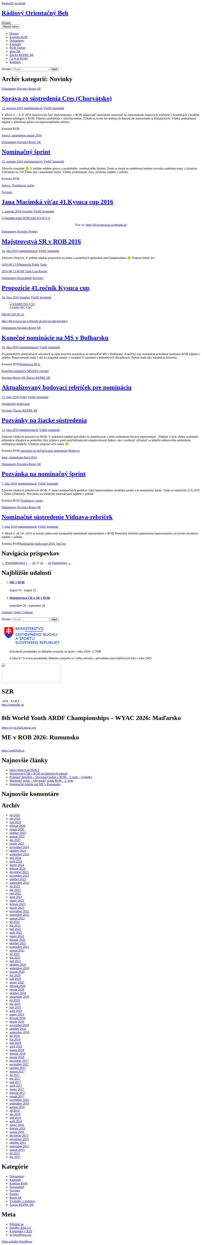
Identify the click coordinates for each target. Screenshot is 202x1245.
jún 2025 (15, 840)
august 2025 (17, 836)
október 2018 (17, 1028)
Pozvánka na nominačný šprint (44, 473)
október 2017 (17, 1068)
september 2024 (19, 854)
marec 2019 (16, 1014)
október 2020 (17, 964)
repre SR (15, 51)
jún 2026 (15, 818)
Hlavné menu (10, 26)
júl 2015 (14, 1153)
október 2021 (17, 943)
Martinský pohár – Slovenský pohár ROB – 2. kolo (41, 780)
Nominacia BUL (30, 364)
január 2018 (16, 1057)
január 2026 (16, 829)
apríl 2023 (15, 897)
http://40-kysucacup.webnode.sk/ (106, 224)
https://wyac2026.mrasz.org (19, 727)
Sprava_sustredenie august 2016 (22, 135)
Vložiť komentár (53, 108)
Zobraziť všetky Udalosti (17, 612)
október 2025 (17, 833)
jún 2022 (15, 925)
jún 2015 (15, 1157)
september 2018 (19, 1032)
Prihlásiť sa (16, 1224)
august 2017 (17, 1071)
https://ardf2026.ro (13, 750)
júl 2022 (14, 922)
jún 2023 (15, 890)
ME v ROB (17, 582)
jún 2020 (15, 975)
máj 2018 (15, 1043)
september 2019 (19, 996)
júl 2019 (14, 1000)
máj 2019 (15, 1007)
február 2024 (17, 868)
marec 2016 (16, 1125)
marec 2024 (16, 865)
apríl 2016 (15, 1121)
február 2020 (17, 986)
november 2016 (19, 1100)
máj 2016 (15, 1117)
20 (33, 563)
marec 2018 (16, 1050)
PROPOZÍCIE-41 (13, 314)
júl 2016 (14, 1110)
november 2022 (19, 911)
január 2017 (16, 1096)
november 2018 (19, 1025)
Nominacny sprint (31, 500)
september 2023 (19, 882)
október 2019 (17, 993)
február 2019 (17, 1018)
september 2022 (19, 914)
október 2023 (17, 879)
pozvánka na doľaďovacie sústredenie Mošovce (50, 450)
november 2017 (19, 1064)
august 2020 (17, 971)
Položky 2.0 (20, 1227)
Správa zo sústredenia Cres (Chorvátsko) (57, 98)
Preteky (33, 231)
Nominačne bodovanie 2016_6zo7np (43, 543)
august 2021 (17, 950)
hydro (23, 397)
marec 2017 (16, 1089)
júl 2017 (14, 1075)
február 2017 (17, 1092)
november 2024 (19, 847)
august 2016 (17, 1107)
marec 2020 (16, 982)
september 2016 (19, 1103)
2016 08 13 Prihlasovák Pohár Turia (24, 264)
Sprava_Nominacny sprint (18, 185)
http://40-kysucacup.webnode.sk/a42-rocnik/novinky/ (35, 321)
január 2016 (16, 1132)
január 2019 (16, 1021)
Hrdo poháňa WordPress (17, 1241)
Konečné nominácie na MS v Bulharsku (55, 337)
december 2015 (19, 1135)
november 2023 (19, 875)
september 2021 (19, 946)
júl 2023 (14, 886)
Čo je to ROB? (18, 58)
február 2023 (17, 904)
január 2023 (16, 907)
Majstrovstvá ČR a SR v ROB (29, 598)
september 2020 (19, 968)
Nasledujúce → (61, 563)
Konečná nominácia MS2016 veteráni (25, 371)
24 (49, 563)
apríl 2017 (15, 1085)
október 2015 (17, 1142)
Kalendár (15, 44)
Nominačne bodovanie (16, 404)
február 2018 (17, 1053)
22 (41, 563)
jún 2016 (15, 1114)
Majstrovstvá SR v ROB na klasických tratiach (38, 773)
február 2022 (17, 939)
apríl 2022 (15, 932)
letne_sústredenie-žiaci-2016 (19, 457)
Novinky (22, 88)
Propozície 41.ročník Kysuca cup (46, 287)
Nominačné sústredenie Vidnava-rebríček (57, 516)
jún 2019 (15, 1003)
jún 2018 (15, 1039)
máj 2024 (15, 857)
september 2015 (19, 1146)
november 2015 (19, 1139)
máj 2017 (15, 1082)
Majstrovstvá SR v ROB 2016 (41, 241)
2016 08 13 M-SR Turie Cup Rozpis (24, 271)
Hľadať (6, 22)
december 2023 (19, 872)
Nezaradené (24, 278)
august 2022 (17, 918)
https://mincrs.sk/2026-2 (24, 770)
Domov (14, 33)
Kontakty (15, 62)
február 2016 (17, 1128)
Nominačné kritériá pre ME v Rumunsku (34, 784)
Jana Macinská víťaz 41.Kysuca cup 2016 (57, 201)
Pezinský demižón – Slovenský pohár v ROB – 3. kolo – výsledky (50, 777)
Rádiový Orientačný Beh (35, 12)
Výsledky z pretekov (22, 1201)
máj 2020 (15, 979)
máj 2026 (15, 822)
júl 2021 (14, 954)
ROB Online (17, 47)
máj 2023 (15, 893)
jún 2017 (15, 1078)
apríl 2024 (15, 861)
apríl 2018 (15, 1046)
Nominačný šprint (26, 151)
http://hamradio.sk (13, 704)
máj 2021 (15, 961)
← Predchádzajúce (13, 563)
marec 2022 (16, 936)
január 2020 (16, 989)
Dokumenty (16, 40)
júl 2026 (14, 815)
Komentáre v (20, 1231)
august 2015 (17, 1149)
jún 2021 (15, 957)
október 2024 (17, 850)
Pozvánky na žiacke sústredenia (44, 420)
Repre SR (35, 88)
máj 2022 (15, 929)
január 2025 (16, 843)
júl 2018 (14, 1036)
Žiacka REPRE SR (21, 55)
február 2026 (17, 825)
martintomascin (33, 108)
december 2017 (19, 1060)
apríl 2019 (15, 1011)
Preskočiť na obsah (13, 3)
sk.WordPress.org (20, 1234)
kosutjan (27, 211)
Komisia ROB (18, 37)
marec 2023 (16, 900)
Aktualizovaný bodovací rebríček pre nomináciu (67, 387)
